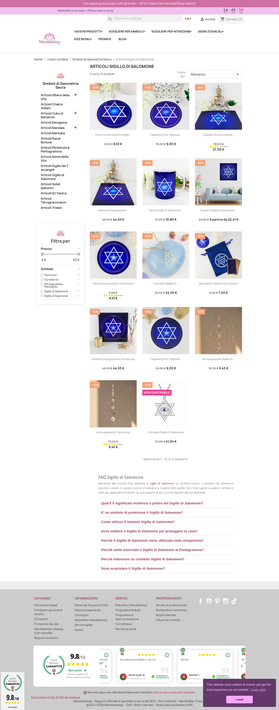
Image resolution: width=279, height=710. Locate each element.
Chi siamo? (41, 619)
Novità (79, 630)
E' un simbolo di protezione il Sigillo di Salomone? (142, 512)
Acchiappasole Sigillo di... (218, 359)
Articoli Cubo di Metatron (52, 115)
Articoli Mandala (52, 128)
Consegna (81, 615)
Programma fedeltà (127, 610)
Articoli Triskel (51, 208)
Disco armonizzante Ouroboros (113, 283)
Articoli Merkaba (53, 133)
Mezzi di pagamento (88, 610)
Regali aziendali (166, 615)
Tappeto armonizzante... (219, 135)
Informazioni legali (45, 605)
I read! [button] (240, 699)
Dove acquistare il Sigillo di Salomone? (133, 568)
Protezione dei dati (46, 624)
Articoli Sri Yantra (53, 193)
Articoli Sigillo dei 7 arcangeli (54, 168)
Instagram (225, 601)
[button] (166, 503)
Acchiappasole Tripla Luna (113, 432)
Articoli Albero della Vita (55, 97)
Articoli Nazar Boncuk (51, 140)
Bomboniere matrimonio (171, 610)
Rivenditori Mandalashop (131, 605)
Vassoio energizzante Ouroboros (113, 359)
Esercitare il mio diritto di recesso (55, 697)
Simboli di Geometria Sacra (61, 85)
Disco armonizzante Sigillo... (113, 135)
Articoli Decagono (54, 123)
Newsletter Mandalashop (91, 620)
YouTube (209, 601)
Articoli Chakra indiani (52, 106)
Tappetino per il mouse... (166, 135)
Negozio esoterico (46, 638)
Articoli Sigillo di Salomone (52, 177)
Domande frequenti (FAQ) (91, 605)
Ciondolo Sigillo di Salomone (166, 432)
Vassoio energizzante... (113, 210)
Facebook (200, 601)
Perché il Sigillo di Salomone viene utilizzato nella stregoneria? (152, 540)
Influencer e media (168, 620)
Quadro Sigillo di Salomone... (218, 210)
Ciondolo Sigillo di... (165, 283)
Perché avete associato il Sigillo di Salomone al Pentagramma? (152, 550)
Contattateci (123, 624)
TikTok (234, 601)
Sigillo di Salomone (162, 483)
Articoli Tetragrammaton (53, 200)
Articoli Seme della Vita (54, 159)
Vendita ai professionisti (171, 605)
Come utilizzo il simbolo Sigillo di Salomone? (138, 522)
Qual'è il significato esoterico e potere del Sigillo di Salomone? (152, 503)
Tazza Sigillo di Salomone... (166, 210)
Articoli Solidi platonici (50, 186)
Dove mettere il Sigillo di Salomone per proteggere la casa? (149, 531)
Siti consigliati (83, 625)
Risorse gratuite (125, 629)
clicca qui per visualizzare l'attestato (174, 692)
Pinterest (217, 601)
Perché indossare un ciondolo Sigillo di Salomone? (142, 559)
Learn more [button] (258, 689)
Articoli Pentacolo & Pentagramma (55, 149)
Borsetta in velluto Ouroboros (218, 283)
